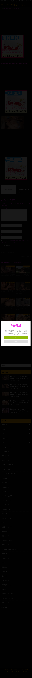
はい (16, 337)
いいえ (16, 341)
